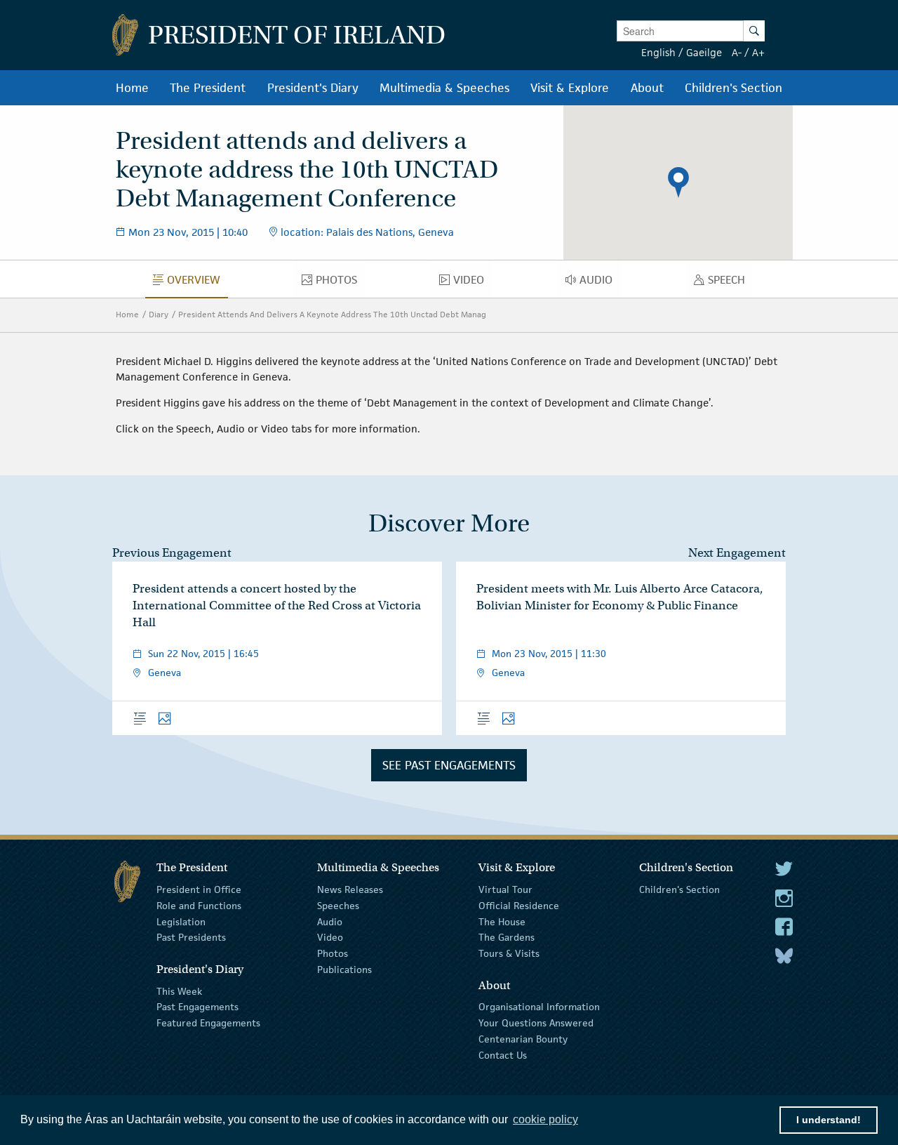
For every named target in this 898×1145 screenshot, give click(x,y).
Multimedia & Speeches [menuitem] (444, 87)
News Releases (350, 889)
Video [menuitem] (472, 282)
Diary (158, 314)
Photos (332, 953)
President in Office (198, 889)
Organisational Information (539, 1006)
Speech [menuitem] (730, 282)
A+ (758, 52)
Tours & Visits (509, 953)
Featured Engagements (208, 1023)
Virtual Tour (505, 889)
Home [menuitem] (132, 87)
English (658, 52)
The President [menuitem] (208, 87)
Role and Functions (198, 905)
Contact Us (502, 1055)
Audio (329, 921)
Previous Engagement (172, 552)
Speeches (338, 905)
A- (737, 52)
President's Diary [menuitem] (312, 87)
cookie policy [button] (545, 1119)
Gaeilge (704, 52)
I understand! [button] (828, 1119)
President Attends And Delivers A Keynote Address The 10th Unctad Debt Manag (332, 314)
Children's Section (679, 889)
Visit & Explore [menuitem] (569, 87)
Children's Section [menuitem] (733, 87)
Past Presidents (191, 937)
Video (330, 937)
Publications (344, 969)
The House (501, 921)
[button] (678, 182)
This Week (179, 990)
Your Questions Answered (536, 1023)
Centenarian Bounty (523, 1039)
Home (127, 314)
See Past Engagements (449, 765)
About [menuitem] (647, 87)
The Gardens (506, 937)
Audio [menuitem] (599, 282)
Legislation (181, 921)
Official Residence (518, 905)
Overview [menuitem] (197, 282)
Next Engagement (737, 552)
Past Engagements (197, 1006)
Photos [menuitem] (340, 282)
